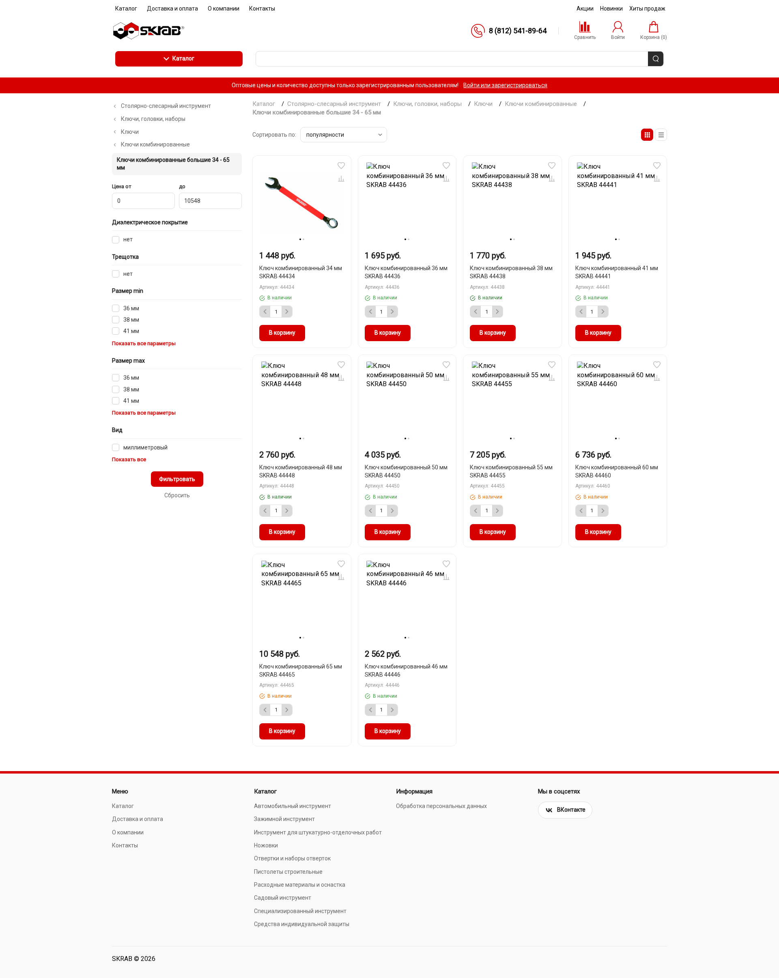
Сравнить (341, 178)
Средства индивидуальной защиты (301, 924)
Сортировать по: (274, 134)
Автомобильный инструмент (292, 806)
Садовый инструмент (282, 897)
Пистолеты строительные (288, 871)
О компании (128, 832)
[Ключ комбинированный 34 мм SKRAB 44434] (301, 202)
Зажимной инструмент (284, 819)
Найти (655, 59)
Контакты (125, 845)
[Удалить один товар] (265, 311)
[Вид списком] (661, 135)
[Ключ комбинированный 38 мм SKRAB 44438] (512, 202)
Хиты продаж (647, 8)
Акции (585, 8)
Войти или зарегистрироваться (505, 85)
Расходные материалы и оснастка (299, 884)
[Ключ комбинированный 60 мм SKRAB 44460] (618, 402)
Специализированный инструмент (300, 911)
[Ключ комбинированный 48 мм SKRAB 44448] (301, 402)
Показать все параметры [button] (144, 343)
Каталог (183, 58)
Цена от (121, 186)
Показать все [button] (129, 459)
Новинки (611, 8)
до (182, 186)
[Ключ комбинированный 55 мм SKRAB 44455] (512, 402)
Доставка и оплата (137, 819)
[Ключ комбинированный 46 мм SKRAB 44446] (407, 601)
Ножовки (266, 845)
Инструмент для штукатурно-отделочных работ (318, 832)
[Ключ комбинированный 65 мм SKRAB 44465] (301, 601)
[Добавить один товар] (287, 311)
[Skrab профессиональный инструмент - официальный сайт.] (148, 30)
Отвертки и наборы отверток (292, 858)
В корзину (282, 332)
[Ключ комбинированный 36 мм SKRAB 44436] (407, 202)
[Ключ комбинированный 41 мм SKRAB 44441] (618, 202)
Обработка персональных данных (441, 806)
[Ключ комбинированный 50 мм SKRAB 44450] (407, 402)
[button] (341, 165)
